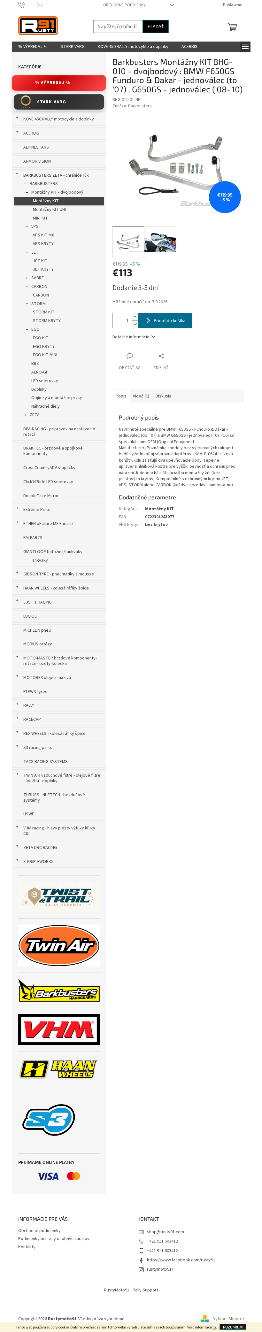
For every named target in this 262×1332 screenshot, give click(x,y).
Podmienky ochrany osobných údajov (53, 1239)
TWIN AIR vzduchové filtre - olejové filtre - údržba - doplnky (61, 778)
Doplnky (39, 389)
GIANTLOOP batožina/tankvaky (52, 552)
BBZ (35, 363)
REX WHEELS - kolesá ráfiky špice (54, 733)
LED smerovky (44, 381)
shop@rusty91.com (165, 1232)
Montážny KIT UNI (49, 209)
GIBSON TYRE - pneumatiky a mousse (58, 574)
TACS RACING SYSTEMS (45, 761)
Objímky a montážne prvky (56, 398)
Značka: (132, 106)
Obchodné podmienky (124, 5)
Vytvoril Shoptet (228, 1319)
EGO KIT (41, 338)
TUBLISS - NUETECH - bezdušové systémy (54, 798)
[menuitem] (33, 47)
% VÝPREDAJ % (52, 83)
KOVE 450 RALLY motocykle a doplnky (58, 119)
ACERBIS (31, 133)
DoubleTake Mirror (41, 496)
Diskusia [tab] (163, 396)
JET (35, 252)
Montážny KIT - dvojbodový (57, 192)
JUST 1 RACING (37, 602)
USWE (28, 814)
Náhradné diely (45, 406)
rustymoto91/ (160, 1269)
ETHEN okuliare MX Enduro (48, 523)
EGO (35, 329)
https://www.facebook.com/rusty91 (181, 1260)
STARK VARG (51, 102)
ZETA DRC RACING (40, 847)
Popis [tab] (121, 396)
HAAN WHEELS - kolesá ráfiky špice (56, 588)
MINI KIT (40, 218)
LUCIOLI (30, 616)
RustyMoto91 (116, 1290)
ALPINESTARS (36, 147)
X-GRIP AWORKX (38, 861)
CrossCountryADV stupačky (49, 468)
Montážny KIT (46, 201)
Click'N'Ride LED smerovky (48, 482)
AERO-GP (40, 372)
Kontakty (26, 1247)
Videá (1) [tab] (141, 396)
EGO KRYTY (44, 346)
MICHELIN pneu (37, 630)
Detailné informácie (131, 337)
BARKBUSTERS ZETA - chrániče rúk (56, 175)
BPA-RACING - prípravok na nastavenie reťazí (59, 432)
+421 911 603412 (162, 1241)
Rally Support (145, 1290)
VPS (35, 226)
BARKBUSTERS (44, 184)
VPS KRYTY (43, 244)
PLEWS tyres (35, 692)
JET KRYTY (43, 269)
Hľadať (156, 26)
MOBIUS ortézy (37, 644)
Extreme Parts (36, 509)
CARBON (39, 286)
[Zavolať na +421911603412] (27, 5)
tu (214, 1327)
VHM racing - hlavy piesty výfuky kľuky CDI (59, 831)
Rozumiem (233, 1327)
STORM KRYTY (47, 321)
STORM (38, 304)
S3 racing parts (37, 747)
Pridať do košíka (170, 320)
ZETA (35, 415)
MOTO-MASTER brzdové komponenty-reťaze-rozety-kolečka (60, 661)
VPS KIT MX (43, 235)
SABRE (37, 278)
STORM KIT (44, 312)
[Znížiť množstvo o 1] (135, 324)
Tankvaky (39, 560)
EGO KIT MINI (45, 355)
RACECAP (32, 719)
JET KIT (40, 261)
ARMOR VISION (37, 161)
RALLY (28, 705)
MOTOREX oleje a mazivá (47, 677)
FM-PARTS (32, 538)
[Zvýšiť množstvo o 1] (135, 316)
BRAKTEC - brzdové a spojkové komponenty (53, 451)
